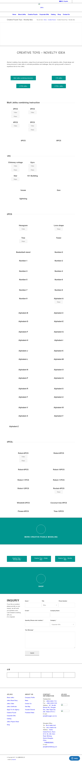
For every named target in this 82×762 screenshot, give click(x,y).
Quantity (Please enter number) (34, 620)
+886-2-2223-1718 (51, 701)
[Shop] (41, 578)
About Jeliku (10, 697)
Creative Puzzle (52, 19)
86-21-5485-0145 (51, 725)
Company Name (55, 610)
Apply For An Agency (13, 709)
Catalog (9, 719)
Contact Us (28, 703)
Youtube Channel (30, 709)
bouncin (14, 759)
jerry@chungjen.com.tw (50, 716)
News (26, 700)
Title (43, 601)
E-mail (27, 610)
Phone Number (63, 601)
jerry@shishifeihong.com (50, 747)
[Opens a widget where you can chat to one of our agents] (74, 758)
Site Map (27, 706)
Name (27, 601)
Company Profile (30, 697)
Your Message (29, 630)
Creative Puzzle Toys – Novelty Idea (20, 19)
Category (53, 620)
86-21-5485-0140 (51, 727)
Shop (41, 586)
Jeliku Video (10, 703)
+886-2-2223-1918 (51, 703)
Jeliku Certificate (12, 706)
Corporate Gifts (11, 716)
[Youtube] (73, 1)
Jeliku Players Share (13, 721)
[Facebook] (70, 1)
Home (45, 19)
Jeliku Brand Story (12, 700)
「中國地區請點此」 (49, 742)
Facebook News (29, 712)
